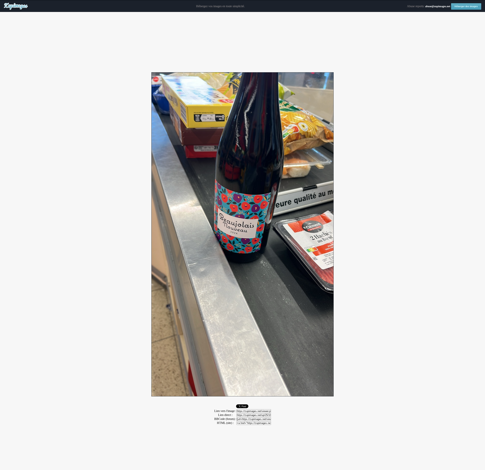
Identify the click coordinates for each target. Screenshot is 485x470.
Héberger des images (466, 6)
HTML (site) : (225, 422)
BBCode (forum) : (225, 418)
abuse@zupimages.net (437, 6)
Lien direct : (225, 415)
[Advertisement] (242, 42)
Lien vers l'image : (225, 411)
